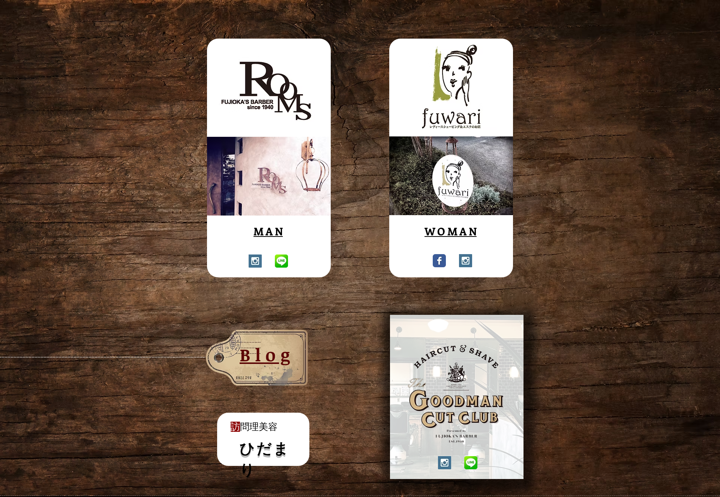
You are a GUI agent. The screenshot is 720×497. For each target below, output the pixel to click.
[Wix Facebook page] (439, 260)
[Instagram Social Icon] (255, 261)
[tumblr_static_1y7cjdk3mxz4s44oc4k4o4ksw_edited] (281, 261)
